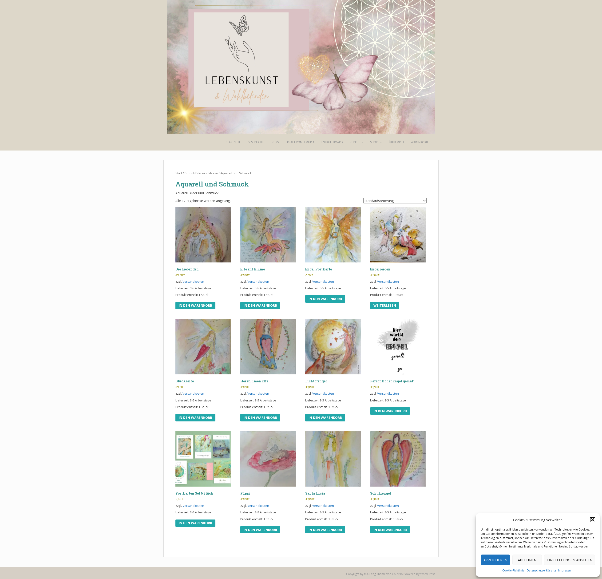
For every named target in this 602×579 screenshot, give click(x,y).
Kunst (354, 142)
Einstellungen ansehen (569, 560)
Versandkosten (193, 282)
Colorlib (397, 574)
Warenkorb (419, 142)
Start (178, 173)
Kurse (276, 142)
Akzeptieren (495, 560)
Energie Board (332, 142)
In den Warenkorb (195, 305)
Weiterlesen (384, 305)
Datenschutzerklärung (541, 570)
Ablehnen (527, 560)
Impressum (565, 570)
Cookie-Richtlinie (513, 570)
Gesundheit (256, 142)
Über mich (396, 142)
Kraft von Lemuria (300, 142)
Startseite (233, 142)
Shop (374, 142)
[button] (592, 519)
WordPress (427, 574)
